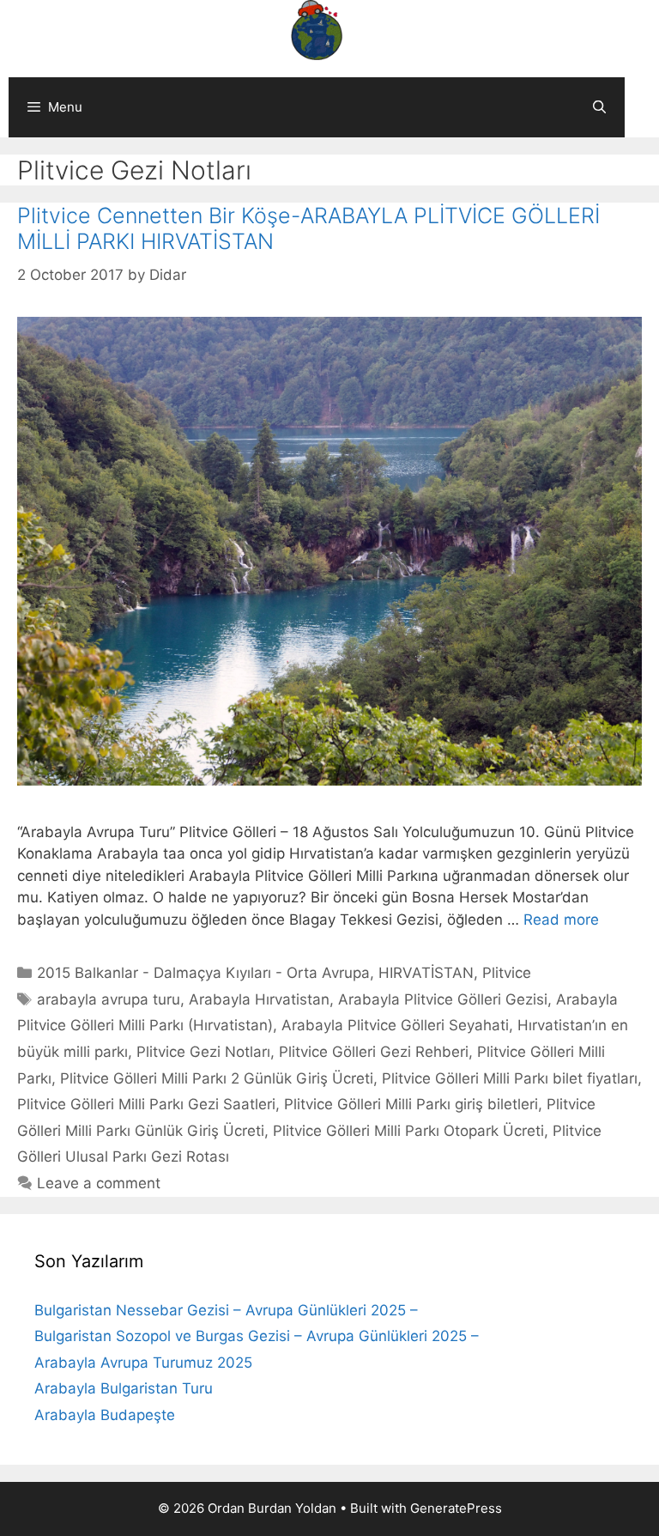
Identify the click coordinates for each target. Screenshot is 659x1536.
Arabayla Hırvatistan (259, 999)
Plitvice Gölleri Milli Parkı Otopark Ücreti (408, 1130)
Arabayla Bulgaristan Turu (123, 1388)
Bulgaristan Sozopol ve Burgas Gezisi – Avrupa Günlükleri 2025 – (256, 1336)
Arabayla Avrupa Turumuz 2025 (143, 1362)
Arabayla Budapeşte (104, 1415)
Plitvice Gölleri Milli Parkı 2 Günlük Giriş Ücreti (216, 1078)
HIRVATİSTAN (426, 972)
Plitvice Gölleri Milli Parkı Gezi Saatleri (146, 1104)
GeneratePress (456, 1508)
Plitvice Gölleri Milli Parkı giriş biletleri (411, 1104)
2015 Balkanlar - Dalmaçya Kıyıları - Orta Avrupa (203, 972)
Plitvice (506, 972)
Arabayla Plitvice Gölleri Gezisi (442, 999)
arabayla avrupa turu (108, 999)
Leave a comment (98, 1183)
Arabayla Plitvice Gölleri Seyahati (395, 1025)
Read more (561, 919)
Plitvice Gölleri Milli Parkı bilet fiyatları (510, 1078)
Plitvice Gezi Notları (203, 1051)
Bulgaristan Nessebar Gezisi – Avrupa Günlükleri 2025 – (226, 1310)
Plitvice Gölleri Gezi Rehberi (374, 1051)
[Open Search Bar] (599, 107)
